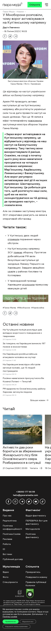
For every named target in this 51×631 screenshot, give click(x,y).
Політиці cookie (10, 617)
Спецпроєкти (10, 582)
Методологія (33, 529)
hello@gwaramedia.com (25, 495)
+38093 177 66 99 (25, 492)
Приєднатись (33, 572)
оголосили (28, 284)
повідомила (35, 120)
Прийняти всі (10, 621)
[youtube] (35, 501)
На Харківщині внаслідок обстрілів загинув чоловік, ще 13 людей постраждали (21, 367)
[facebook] (8, 501)
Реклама (7, 539)
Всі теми (7, 554)
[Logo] (12, 5)
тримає (17, 252)
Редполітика (9, 520)
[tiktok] (42, 501)
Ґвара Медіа (9, 12)
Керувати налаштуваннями (16, 626)
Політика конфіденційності (12, 527)
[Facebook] (5, 36)
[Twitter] (10, 36)
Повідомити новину (36, 577)
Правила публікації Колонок (36, 583)
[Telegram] (16, 36)
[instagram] (15, 501)
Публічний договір (13, 559)
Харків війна (38, 308)
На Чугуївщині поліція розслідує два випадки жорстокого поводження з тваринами (22, 333)
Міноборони (24, 308)
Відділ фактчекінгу (36, 515)
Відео (6, 572)
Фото (5, 577)
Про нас (7, 515)
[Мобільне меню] (46, 4)
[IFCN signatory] (30, 594)
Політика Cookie (12, 534)
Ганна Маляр (10, 308)
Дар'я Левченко (11, 27)
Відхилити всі (27, 621)
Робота (7, 544)
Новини (20, 12)
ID (4, 549)
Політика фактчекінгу (32, 535)
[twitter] (29, 501)
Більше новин (37, 400)
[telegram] (22, 501)
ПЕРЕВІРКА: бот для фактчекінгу (36, 522)
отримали (13, 239)
